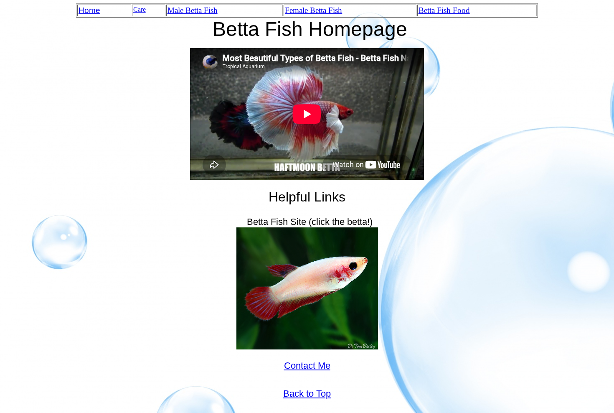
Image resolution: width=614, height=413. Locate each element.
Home (89, 10)
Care (139, 9)
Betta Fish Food (444, 10)
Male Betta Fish (192, 10)
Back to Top (307, 393)
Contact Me (307, 365)
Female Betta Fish (313, 10)
